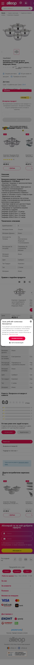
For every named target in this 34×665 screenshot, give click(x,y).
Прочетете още (13, 334)
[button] (17, 343)
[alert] (17, 332)
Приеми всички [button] (17, 338)
